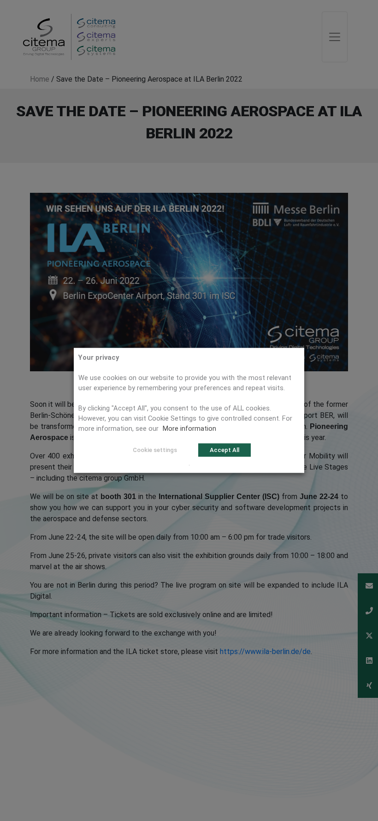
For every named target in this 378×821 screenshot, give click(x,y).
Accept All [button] (224, 449)
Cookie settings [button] (155, 449)
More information (189, 428)
